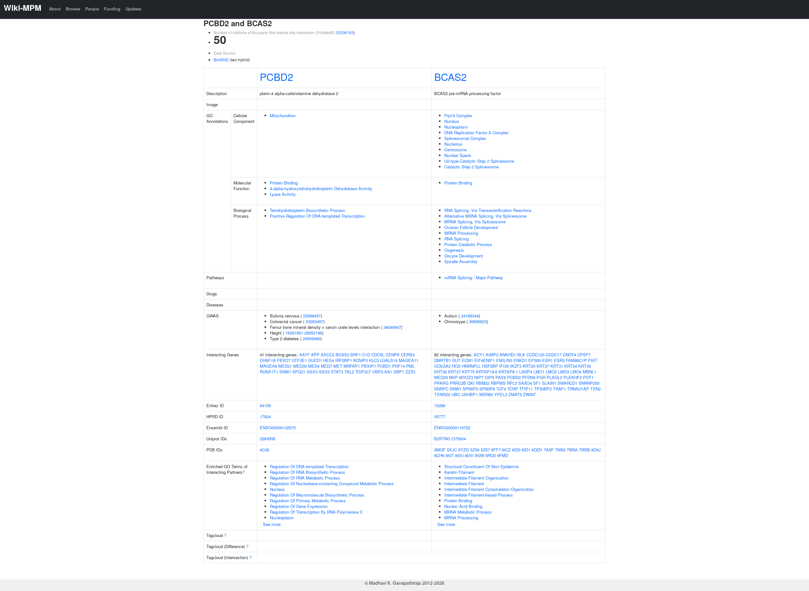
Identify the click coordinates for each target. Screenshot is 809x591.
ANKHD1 (508, 355)
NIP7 (479, 377)
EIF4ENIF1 (484, 360)
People (92, 9)
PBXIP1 (368, 366)
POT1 (588, 377)
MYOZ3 (466, 377)
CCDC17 (554, 355)
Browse (73, 9)
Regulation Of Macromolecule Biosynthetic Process (317, 495)
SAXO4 (525, 383)
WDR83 (486, 394)
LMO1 (538, 372)
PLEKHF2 (572, 377)
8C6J (596, 450)
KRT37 (454, 372)
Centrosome (455, 150)
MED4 (313, 366)
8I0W (479, 455)
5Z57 (485, 450)
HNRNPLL (471, 366)
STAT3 (337, 372)
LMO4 (575, 372)
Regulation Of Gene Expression (299, 506)
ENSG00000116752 (452, 428)
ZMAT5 (515, 394)
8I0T (450, 455)
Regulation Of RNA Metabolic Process (305, 478)
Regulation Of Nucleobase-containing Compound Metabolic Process (332, 483)
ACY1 (479, 355)
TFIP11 (526, 389)
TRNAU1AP (578, 389)
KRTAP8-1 (508, 372)
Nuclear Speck (457, 155)
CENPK (393, 355)
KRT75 (468, 372)
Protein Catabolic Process (468, 244)
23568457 (312, 316)
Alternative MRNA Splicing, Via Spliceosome (485, 216)
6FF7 (496, 450)
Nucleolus (453, 144)
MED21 (285, 366)
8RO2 (490, 455)
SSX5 (324, 372)
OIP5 (489, 377)
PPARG (441, 383)
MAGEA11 (408, 360)
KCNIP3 (360, 360)
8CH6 (439, 455)
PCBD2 (276, 76)
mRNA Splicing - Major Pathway (473, 277)
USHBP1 (469, 394)
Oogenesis (454, 250)
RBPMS (498, 383)
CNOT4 (569, 355)
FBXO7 (283, 360)
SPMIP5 (470, 389)
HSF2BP (490, 366)
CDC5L (377, 355)
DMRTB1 (442, 360)
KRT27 (543, 366)
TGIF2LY (363, 372)
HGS (456, 366)
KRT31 (556, 366)
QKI (471, 383)
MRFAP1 (352, 366)
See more (272, 524)
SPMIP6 (487, 389)
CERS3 (408, 355)
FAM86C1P (576, 360)
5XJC (452, 450)
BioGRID (221, 59)
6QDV (537, 450)
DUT (456, 360)
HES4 (328, 360)
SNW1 (285, 372)
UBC (456, 394)
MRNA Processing (461, 233)
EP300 (534, 360)
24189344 (470, 316)
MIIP (453, 377)
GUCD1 (315, 360)
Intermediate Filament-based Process (478, 495)
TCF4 (501, 389)
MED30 (300, 366)
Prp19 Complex (458, 115)
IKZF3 (515, 366)
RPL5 (512, 383)
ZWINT (529, 394)
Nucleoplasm (456, 127)
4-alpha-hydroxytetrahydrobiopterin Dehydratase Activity (321, 188)
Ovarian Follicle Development (471, 227)
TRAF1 (559, 389)
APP (315, 355)
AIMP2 (492, 355)
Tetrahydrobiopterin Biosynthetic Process (307, 210)
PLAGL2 (554, 377)
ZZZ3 (410, 372)
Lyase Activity (283, 194)
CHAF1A (268, 360)
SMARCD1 (567, 383)
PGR (541, 377)
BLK (521, 355)
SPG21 (299, 372)
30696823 (478, 321)
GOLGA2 (442, 366)
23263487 (314, 321)
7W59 (560, 450)
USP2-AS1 (382, 372)
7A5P (549, 450)
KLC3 (374, 360)
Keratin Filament (459, 472)
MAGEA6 (268, 366)
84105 (265, 405)
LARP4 (525, 372)
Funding (112, 9)
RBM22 (483, 383)
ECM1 (467, 360)
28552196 (313, 333)
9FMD (502, 455)
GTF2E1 (299, 360)
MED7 (326, 366)
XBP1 (398, 372)
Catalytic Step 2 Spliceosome (471, 167)
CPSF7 (584, 355)
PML (410, 366)
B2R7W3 (442, 439)
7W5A (572, 450)
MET (337, 366)
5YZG (463, 450)
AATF (304, 355)
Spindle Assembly (460, 261)
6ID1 (526, 450)
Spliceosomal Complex (465, 138)
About (55, 9)
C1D (366, 355)
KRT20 (529, 366)
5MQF (440, 450)
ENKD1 (520, 360)
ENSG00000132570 (278, 428)
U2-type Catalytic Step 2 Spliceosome (479, 161)
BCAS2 (450, 76)
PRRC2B (458, 383)
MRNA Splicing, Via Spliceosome (475, 222)
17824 (265, 416)
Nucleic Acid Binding (463, 506)
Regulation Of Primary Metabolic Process (308, 501)
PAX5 (501, 377)
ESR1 (547, 360)
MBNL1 (589, 372)
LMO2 (551, 372)
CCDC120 (535, 355)
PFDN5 (528, 377)
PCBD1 (384, 366)
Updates (133, 9)
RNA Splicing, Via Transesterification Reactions (488, 210)
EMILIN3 (504, 360)
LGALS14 (389, 360)
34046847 (392, 327)
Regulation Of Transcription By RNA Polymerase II (316, 512)
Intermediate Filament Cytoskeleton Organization (489, 489)
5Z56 (474, 450)
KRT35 (584, 366)
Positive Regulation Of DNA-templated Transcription (317, 216)
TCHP (512, 389)
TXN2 (595, 389)
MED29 (441, 377)
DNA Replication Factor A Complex (476, 133)
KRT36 (440, 372)
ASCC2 (327, 355)
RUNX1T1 (269, 372)
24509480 (311, 338)
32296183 (345, 32)
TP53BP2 (543, 389)
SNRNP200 (589, 383)
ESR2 (559, 360)
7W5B (584, 450)
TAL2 (349, 372)
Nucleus (451, 121)
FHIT (592, 360)
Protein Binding (284, 183)
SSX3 (312, 372)
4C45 (264, 450)
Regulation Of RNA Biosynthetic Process (307, 472)
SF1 (537, 383)
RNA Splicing (456, 239)
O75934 (459, 439)
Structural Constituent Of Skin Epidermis (481, 466)
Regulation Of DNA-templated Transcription (309, 466)
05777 (439, 416)
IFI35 (504, 366)
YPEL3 (500, 394)
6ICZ (506, 450)
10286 (439, 405)
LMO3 (563, 372)
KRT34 (570, 366)
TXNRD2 (442, 394)
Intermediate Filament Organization (476, 478)
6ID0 (516, 450)
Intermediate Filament (464, 483)
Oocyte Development (463, 256)
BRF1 (355, 355)
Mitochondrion (282, 115)
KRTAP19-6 (486, 372)
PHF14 (398, 366)
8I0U (459, 455)
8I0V (469, 455)
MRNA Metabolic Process (468, 512)
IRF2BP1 (343, 360)
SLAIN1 (549, 383)
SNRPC (441, 389)
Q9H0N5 (267, 439)
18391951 (294, 333)
